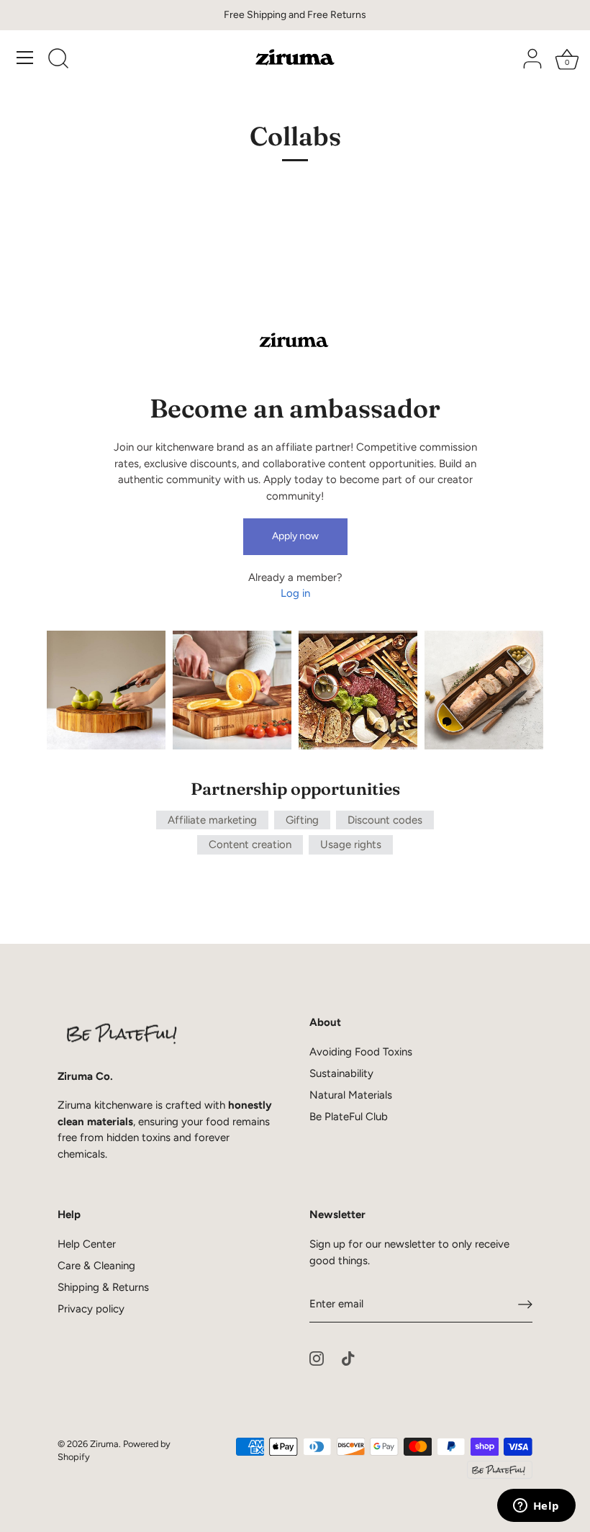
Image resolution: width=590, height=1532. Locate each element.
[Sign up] (525, 1304)
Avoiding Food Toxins (360, 1051)
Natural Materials (350, 1095)
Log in (295, 593)
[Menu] (25, 57)
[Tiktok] (348, 1357)
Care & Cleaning (96, 1265)
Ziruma (104, 1443)
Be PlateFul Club (348, 1116)
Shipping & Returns (103, 1287)
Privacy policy (91, 1308)
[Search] (58, 60)
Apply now (295, 536)
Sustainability (341, 1073)
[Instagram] (316, 1357)
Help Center (87, 1244)
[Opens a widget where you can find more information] (536, 1507)
